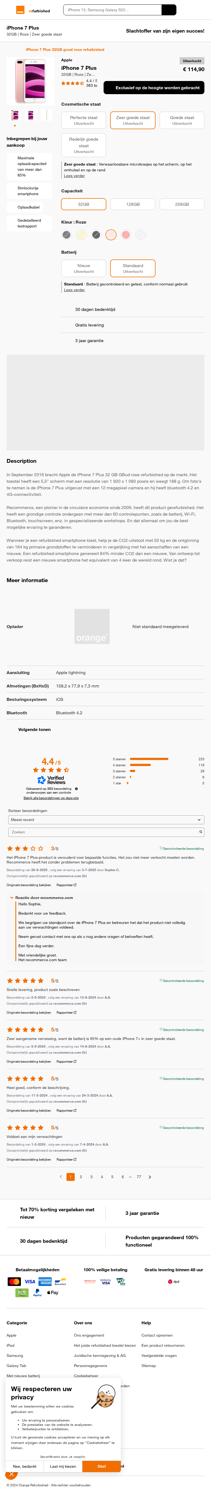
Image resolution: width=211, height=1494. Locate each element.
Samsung (15, 1355)
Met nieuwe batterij (23, 1375)
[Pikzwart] (96, 235)
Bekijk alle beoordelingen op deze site (51, 798)
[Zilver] (140, 235)
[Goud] (81, 235)
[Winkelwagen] (201, 10)
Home (9, 49)
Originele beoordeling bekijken (29, 885)
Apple (11, 1335)
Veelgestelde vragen (159, 1355)
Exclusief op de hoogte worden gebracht (158, 87)
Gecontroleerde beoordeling (183, 847)
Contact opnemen (157, 1335)
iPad (10, 1345)
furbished (39, 10)
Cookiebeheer (86, 1375)
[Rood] (126, 235)
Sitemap (148, 1365)
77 (139, 1176)
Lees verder (74, 175)
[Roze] (111, 235)
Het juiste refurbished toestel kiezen (105, 1345)
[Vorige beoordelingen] (60, 1176)
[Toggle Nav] (9, 10)
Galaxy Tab (16, 1365)
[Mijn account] (192, 10)
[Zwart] (66, 235)
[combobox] (112, 10)
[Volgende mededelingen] (149, 1177)
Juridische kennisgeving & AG (100, 1355)
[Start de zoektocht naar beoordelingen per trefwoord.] (201, 832)
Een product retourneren (163, 1345)
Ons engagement (89, 1335)
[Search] (169, 9)
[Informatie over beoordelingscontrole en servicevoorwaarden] (76, 789)
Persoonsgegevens (90, 1365)
